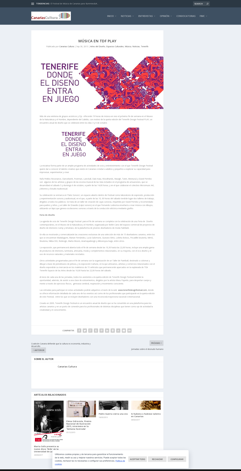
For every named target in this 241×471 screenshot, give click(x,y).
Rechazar (157, 459)
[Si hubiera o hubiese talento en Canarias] (146, 405)
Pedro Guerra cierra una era (113, 414)
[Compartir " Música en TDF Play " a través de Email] (124, 330)
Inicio (110, 16)
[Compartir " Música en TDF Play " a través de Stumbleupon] (118, 330)
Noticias (126, 16)
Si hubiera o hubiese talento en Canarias (146, 415)
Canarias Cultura (66, 46)
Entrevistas (145, 16)
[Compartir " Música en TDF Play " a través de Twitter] (85, 330)
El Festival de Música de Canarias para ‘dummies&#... (74, 3)
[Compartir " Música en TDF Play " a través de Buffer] (112, 330)
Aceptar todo (137, 459)
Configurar (177, 459)
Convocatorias (186, 16)
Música (128, 46)
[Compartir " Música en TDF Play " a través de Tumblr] (96, 330)
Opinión (164, 16)
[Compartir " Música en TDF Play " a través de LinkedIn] (107, 330)
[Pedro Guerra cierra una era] (113, 405)
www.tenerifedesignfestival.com (132, 290)
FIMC (202, 16)
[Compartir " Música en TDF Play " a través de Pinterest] (101, 330)
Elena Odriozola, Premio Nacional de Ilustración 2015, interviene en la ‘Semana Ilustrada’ (78, 425)
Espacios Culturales (115, 46)
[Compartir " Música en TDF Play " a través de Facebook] (79, 330)
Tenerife (144, 46)
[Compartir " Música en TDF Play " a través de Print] (129, 330)
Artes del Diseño (97, 46)
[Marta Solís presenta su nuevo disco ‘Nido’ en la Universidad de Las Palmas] (49, 422)
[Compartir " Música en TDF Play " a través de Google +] (90, 330)
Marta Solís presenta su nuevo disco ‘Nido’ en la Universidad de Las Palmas (48, 449)
